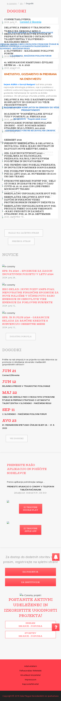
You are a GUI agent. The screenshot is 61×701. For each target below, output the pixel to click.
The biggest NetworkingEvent (16, 142)
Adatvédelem (30, 666)
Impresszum (30, 679)
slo (21, 3)
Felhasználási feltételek (31, 670)
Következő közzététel (31, 675)
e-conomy (12, 3)
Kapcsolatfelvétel (30, 684)
